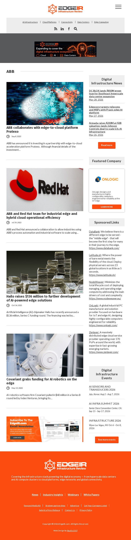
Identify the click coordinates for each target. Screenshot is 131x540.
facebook (69, 29)
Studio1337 (72, 530)
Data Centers (83, 22)
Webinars (73, 494)
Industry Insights (53, 494)
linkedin (62, 29)
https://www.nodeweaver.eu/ (105, 298)
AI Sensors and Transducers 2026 (104, 390)
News (35, 494)
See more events (106, 439)
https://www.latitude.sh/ (102, 275)
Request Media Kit (32, 505)
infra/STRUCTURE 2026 (105, 424)
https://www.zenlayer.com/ (103, 352)
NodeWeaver (96, 282)
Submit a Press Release (49, 510)
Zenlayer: (94, 332)
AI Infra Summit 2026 (105, 407)
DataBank (94, 231)
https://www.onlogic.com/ (103, 325)
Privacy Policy (86, 510)
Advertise (74, 505)
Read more (106, 145)
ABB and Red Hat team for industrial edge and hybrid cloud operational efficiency (41, 216)
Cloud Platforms (49, 22)
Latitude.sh (95, 255)
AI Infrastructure (30, 22)
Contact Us (70, 510)
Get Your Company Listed (95, 505)
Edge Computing (101, 22)
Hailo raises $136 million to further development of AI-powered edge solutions (43, 298)
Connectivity (67, 22)
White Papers (91, 494)
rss (56, 29)
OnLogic (93, 305)
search (75, 29)
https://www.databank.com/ (104, 248)
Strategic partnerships (55, 505)
